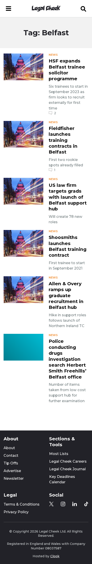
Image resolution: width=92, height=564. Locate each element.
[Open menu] (8, 8)
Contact (11, 455)
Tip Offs (11, 463)
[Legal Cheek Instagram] (63, 504)
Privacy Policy (16, 512)
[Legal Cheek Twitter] (51, 504)
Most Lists (58, 454)
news (53, 55)
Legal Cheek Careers (68, 461)
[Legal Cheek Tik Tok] (86, 504)
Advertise (12, 471)
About (9, 448)
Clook (54, 556)
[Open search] (83, 8)
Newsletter (14, 478)
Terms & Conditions (22, 504)
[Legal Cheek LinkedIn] (74, 504)
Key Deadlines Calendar (62, 479)
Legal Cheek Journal (67, 469)
